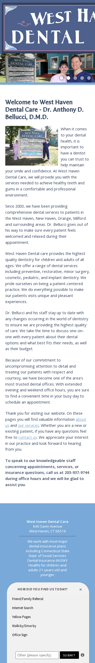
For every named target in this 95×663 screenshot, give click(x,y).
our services (28, 425)
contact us (27, 437)
